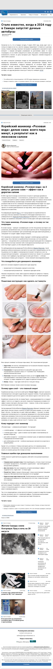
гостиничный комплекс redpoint (9, 88)
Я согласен (26, 664)
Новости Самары (7, 21)
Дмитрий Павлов (6, 34)
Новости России (6, 122)
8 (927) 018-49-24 (26, 633)
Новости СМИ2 (5, 90)
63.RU (41, 70)
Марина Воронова (11, 145)
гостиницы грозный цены (8, 515)
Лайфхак (15, 140)
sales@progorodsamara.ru (26, 635)
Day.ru (19, 213)
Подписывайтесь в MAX (26, 39)
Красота (22, 140)
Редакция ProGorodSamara (21, 216)
